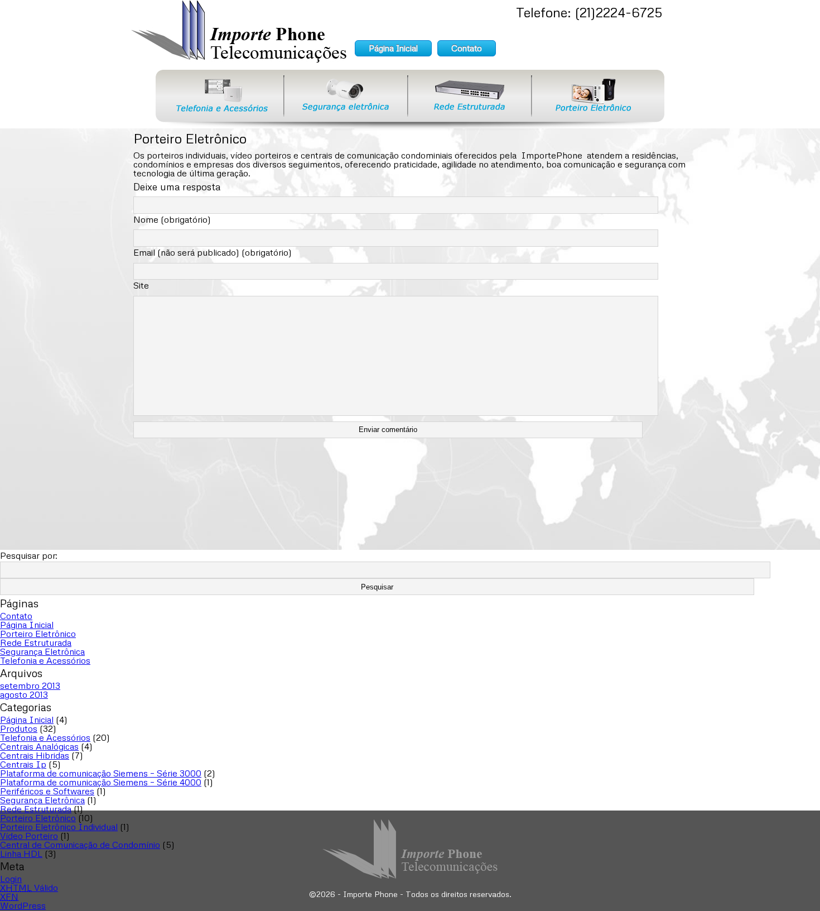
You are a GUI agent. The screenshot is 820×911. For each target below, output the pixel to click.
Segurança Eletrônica (42, 651)
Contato (466, 48)
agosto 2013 (24, 694)
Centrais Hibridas (34, 755)
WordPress (23, 905)
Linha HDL (21, 853)
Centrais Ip (23, 764)
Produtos (18, 728)
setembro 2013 (30, 685)
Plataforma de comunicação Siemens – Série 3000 (100, 773)
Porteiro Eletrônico (38, 633)
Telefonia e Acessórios (45, 660)
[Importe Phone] (239, 60)
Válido (29, 887)
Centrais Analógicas (39, 746)
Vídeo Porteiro (29, 835)
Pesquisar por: (28, 555)
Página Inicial (393, 48)
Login (11, 878)
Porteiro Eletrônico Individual (59, 826)
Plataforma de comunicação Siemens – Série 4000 (100, 782)
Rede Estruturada (35, 642)
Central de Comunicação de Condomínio (80, 844)
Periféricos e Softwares (47, 791)
